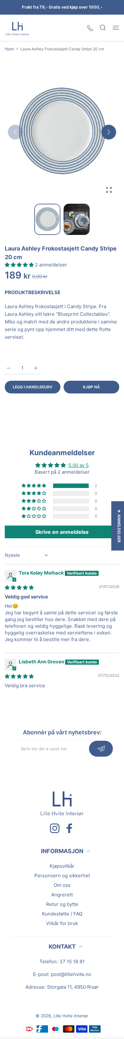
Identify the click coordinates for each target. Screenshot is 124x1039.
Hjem (9, 48)
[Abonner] (101, 749)
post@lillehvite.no (71, 974)
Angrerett (62, 895)
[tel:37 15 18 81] (90, 28)
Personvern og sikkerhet (62, 876)
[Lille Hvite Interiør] (17, 27)
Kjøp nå (91, 387)
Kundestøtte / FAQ (62, 914)
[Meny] (115, 28)
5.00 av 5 (78, 465)
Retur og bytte (62, 904)
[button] (108, 132)
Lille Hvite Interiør (70, 1015)
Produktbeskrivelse (32, 292)
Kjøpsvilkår (62, 866)
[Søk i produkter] (102, 28)
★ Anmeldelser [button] (119, 526)
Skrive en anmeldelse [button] (62, 532)
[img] (19, 587)
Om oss (62, 885)
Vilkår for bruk (62, 923)
